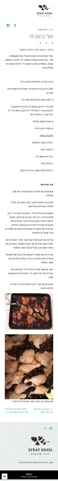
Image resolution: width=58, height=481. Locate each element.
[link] (44, 9)
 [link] (8, 25)
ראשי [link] (51, 30)
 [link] (15, 25)
